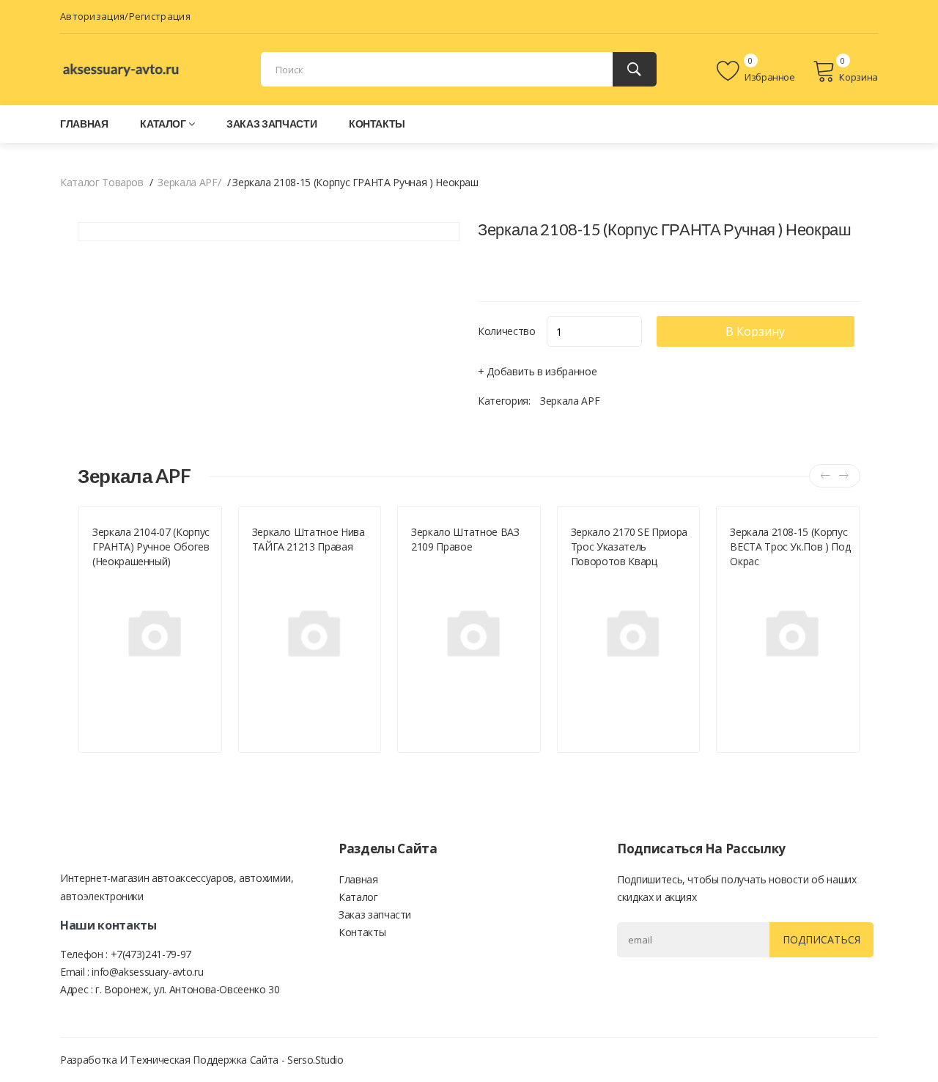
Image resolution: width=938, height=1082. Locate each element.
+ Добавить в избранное (537, 371)
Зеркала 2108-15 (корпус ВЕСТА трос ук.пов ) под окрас (790, 546)
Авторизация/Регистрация (125, 16)
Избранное (768, 77)
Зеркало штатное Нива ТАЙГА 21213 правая (308, 539)
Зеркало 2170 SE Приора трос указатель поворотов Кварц (629, 546)
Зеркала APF (569, 401)
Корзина (858, 77)
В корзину (755, 331)
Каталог (163, 123)
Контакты (377, 123)
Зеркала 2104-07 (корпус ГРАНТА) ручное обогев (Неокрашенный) (151, 546)
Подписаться (821, 939)
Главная (84, 123)
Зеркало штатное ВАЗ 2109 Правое (465, 539)
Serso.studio (315, 1060)
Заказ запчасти (271, 123)
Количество (507, 331)
